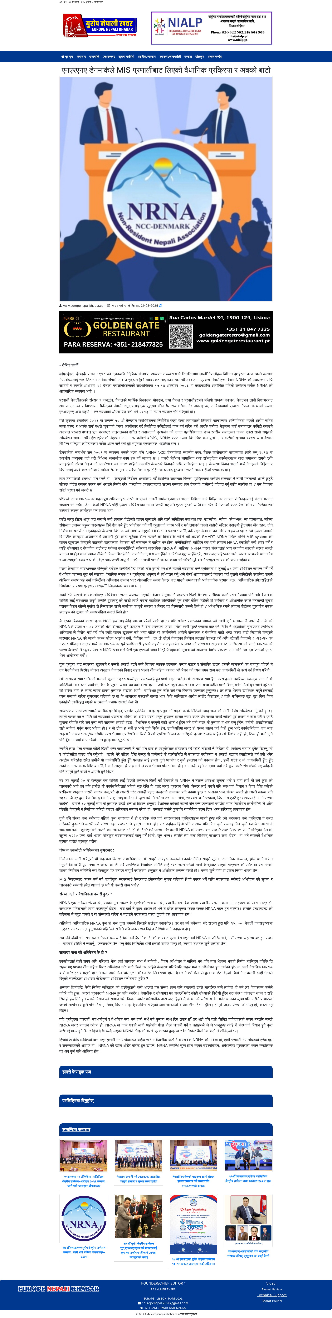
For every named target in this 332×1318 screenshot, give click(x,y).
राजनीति (94, 56)
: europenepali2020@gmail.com (165, 1303)
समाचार (81, 56)
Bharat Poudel (272, 1301)
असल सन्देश (215, 56)
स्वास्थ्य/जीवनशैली (170, 56)
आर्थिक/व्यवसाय (147, 56)
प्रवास (188, 56)
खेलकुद (199, 56)
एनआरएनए (109, 56)
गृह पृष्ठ (68, 56)
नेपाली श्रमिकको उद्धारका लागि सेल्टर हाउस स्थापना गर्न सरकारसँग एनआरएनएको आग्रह (193, 1181)
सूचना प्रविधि (126, 56)
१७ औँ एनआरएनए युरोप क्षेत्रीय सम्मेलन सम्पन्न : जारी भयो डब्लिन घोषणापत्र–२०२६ (83, 1252)
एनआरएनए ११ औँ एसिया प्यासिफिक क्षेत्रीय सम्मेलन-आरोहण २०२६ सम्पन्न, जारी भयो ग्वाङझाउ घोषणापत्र (83, 1181)
